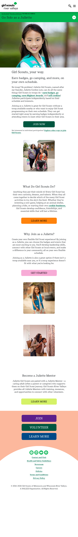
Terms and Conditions (39, 475)
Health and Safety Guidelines (39, 461)
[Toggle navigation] (74, 6)
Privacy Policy (39, 478)
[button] (69, 6)
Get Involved (5, 13)
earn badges (49, 92)
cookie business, (57, 205)
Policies (39, 471)
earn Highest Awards (32, 95)
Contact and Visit (39, 457)
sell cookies (54, 95)
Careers (39, 468)
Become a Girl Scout (16, 13)
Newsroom (39, 464)
